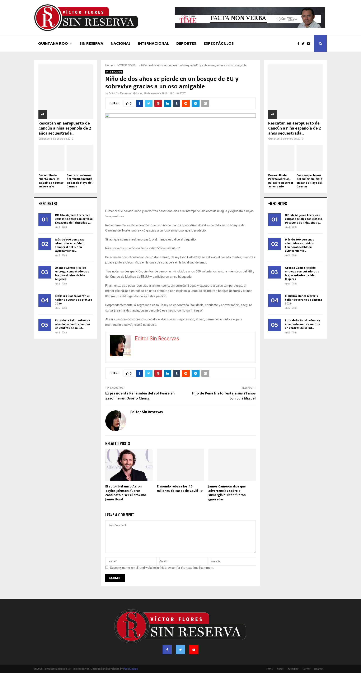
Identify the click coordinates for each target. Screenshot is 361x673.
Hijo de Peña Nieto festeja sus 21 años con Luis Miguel (224, 396)
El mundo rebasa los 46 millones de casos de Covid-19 (180, 489)
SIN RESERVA (91, 43)
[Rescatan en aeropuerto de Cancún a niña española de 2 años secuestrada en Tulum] (65, 91)
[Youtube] (309, 43)
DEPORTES (186, 43)
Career (306, 669)
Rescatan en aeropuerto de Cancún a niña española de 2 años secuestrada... (64, 128)
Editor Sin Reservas (120, 93)
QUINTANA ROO (53, 43)
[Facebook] (299, 43)
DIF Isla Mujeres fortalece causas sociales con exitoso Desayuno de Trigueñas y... (74, 219)
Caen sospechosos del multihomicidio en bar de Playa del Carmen (79, 181)
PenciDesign (130, 668)
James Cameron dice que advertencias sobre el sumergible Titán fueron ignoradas (227, 493)
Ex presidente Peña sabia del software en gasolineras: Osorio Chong (140, 396)
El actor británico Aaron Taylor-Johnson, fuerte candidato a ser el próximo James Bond (125, 493)
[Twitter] (304, 43)
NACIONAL (121, 43)
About (280, 669)
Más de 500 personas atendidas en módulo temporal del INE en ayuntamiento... (69, 245)
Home (269, 669)
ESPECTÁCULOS (219, 43)
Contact (318, 669)
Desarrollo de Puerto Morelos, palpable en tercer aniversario (51, 181)
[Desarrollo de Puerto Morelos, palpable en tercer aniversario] (51, 158)
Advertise (293, 669)
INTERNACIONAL (153, 43)
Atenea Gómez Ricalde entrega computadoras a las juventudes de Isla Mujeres (72, 273)
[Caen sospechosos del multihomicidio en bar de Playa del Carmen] (80, 158)
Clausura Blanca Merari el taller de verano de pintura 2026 (73, 300)
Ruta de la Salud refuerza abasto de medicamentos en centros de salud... (72, 324)
